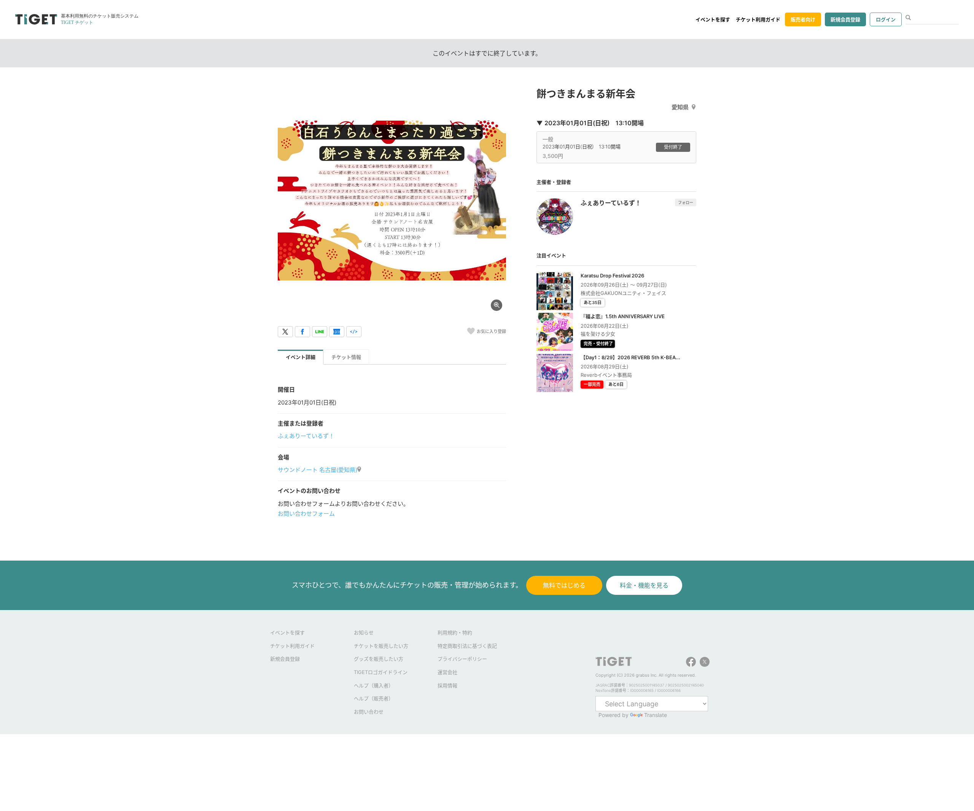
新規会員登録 (845, 19)
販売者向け (803, 19)
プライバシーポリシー (462, 659)
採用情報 (447, 685)
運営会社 (447, 672)
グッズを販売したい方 (378, 659)
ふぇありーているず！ (306, 436)
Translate (655, 715)
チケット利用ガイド (758, 19)
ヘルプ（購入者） (373, 685)
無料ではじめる (564, 585)
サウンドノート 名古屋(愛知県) (317, 469)
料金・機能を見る (644, 585)
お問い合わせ (369, 712)
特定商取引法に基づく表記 (467, 646)
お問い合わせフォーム (306, 513)
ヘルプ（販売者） (373, 698)
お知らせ (364, 632)
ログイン (886, 19)
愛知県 (680, 107)
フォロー (685, 202)
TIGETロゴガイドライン (380, 672)
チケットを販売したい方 (381, 646)
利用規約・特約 (455, 632)
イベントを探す (712, 19)
